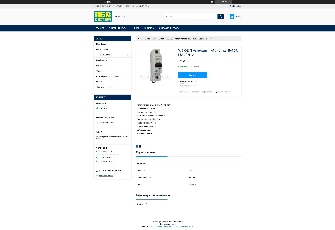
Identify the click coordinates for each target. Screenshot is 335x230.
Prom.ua (180, 222)
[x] (140, 147)
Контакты (149, 28)
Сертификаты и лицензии (107, 76)
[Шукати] (220, 16)
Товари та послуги (149, 39)
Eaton (161, 39)
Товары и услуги (117, 28)
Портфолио (101, 44)
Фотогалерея (102, 49)
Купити (192, 75)
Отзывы (99, 82)
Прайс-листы (102, 60)
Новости (100, 66)
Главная (100, 28)
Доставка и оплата (169, 28)
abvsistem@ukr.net (106, 176)
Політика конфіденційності (183, 226)
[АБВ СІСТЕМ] (103, 21)
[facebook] (137, 147)
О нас (136, 28)
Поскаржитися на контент (162, 226)
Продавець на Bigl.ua (167, 224)
